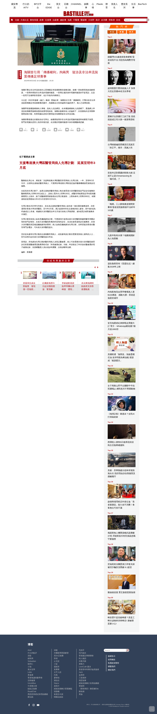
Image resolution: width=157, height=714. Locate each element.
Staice (56, 683)
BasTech (142, 4)
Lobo (30, 672)
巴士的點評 (32, 653)
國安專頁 (14, 6)
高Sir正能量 (59, 656)
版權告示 (111, 656)
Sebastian (32, 661)
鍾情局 (30, 658)
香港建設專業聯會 (86, 656)
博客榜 (112, 20)
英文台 (58, 6)
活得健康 (31, 680)
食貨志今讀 (58, 694)
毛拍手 (81, 650)
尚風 (56, 675)
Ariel (29, 650)
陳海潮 (81, 691)
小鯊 (56, 664)
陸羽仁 (30, 664)
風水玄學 (31, 669)
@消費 (104, 20)
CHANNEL (76, 4)
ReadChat (32, 691)
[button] (94, 267)
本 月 (131, 32)
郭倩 (56, 658)
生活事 (133, 6)
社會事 (48, 20)
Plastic (100, 4)
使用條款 (111, 660)
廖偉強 (56, 678)
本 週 (122, 32)
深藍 (29, 656)
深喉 (56, 650)
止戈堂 (56, 661)
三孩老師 (82, 678)
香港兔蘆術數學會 (35, 678)
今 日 (112, 32)
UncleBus (32, 683)
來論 (81, 694)
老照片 (56, 686)
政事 (42, 20)
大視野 (91, 20)
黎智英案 (34, 20)
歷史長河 (124, 6)
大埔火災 (24, 20)
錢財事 (63, 20)
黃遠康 (30, 675)
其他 (118, 20)
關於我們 (111, 670)
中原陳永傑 (32, 686)
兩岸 (98, 20)
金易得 (81, 675)
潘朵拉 (56, 680)
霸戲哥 (56, 667)
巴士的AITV (26, 6)
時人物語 (82, 658)
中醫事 (76, 20)
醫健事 (84, 20)
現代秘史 (82, 653)
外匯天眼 (82, 661)
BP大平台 (37, 6)
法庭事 (56, 20)
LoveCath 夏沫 (85, 667)
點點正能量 (32, 689)
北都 (17, 20)
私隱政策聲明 (113, 663)
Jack (81, 672)
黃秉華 (56, 669)
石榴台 (66, 6)
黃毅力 (81, 664)
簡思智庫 (82, 680)
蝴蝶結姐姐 (58, 697)
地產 (70, 20)
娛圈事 (86, 6)
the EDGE (49, 6)
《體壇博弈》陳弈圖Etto (89, 689)
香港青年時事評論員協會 (89, 669)
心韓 (93, 6)
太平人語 (57, 672)
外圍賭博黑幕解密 (61, 653)
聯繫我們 (111, 666)
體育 (107, 6)
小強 (29, 667)
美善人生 (114, 6)
